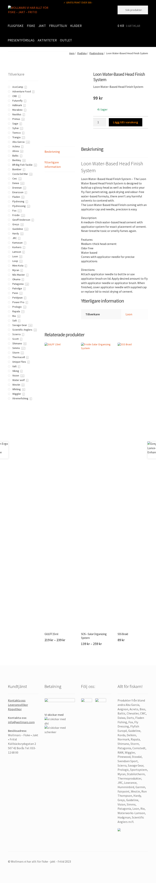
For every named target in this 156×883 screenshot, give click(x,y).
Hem (71, 53)
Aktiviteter (47, 40)
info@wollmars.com (21, 722)
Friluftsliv (58, 26)
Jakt (42, 26)
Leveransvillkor (18, 705)
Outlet (66, 40)
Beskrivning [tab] (52, 151)
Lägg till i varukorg (125, 122)
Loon (129, 314)
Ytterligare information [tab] (53, 164)
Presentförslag (21, 40)
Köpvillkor (15, 709)
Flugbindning (96, 53)
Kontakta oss (16, 700)
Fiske (31, 26)
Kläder (76, 26)
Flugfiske (16, 26)
